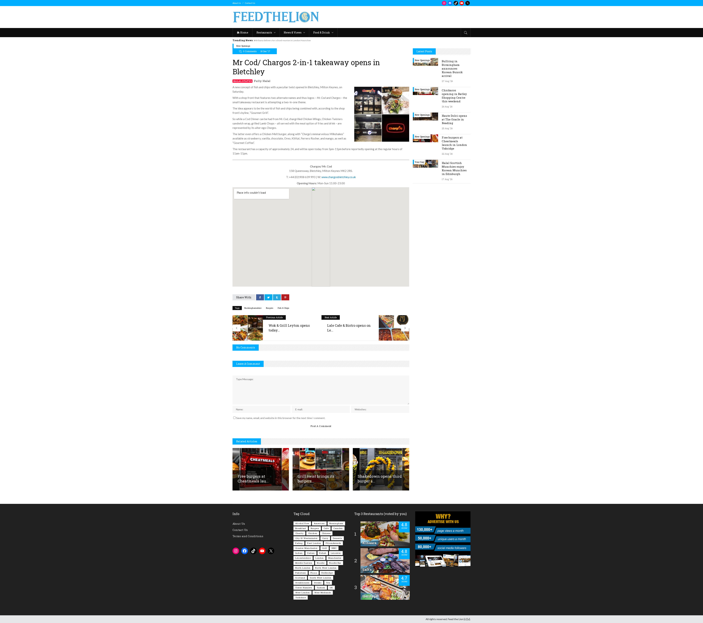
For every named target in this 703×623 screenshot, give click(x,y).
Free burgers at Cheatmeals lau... (253, 479)
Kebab (322, 553)
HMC (334, 548)
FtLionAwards (333, 543)
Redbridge (327, 572)
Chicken (312, 533)
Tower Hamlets (303, 587)
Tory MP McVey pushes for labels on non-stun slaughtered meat (290, 40)
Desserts (337, 538)
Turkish (321, 587)
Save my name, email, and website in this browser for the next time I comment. (280, 417)
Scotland (300, 577)
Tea (328, 582)
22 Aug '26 (447, 153)
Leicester (336, 553)
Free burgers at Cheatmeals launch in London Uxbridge (454, 143)
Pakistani (300, 572)
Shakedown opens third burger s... (380, 479)
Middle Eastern (303, 563)
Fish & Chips (283, 308)
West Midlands (322, 592)
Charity (299, 533)
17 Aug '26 (447, 179)
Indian (299, 553)
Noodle (321, 563)
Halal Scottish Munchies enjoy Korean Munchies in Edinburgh (454, 168)
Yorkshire (300, 597)
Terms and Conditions (248, 536)
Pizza (313, 572)
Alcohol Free (302, 523)
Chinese (326, 533)
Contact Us (250, 3)
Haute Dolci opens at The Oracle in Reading (454, 119)
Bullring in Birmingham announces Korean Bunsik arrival (452, 68)
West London (302, 592)
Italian (311, 553)
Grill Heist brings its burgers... (316, 479)
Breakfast (300, 528)
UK (331, 587)
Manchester (334, 558)
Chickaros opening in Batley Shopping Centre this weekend (454, 95)
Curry (325, 538)
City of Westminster (306, 538)
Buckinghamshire (252, 308)
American (319, 523)
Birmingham (336, 523)
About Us (237, 3)
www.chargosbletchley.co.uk (338, 177)
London (319, 558)
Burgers (269, 308)
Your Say (419, 162)
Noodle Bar (335, 563)
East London (314, 543)
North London (302, 567)
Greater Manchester (306, 548)
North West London (325, 567)
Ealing (299, 543)
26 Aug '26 (447, 106)
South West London (320, 577)
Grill (324, 548)
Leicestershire (303, 558)
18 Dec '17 (265, 51)
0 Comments (250, 51)
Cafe (326, 528)
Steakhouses (302, 582)
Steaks (317, 582)
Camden (338, 528)
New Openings (243, 45)
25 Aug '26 (447, 128)
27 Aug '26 (447, 81)
